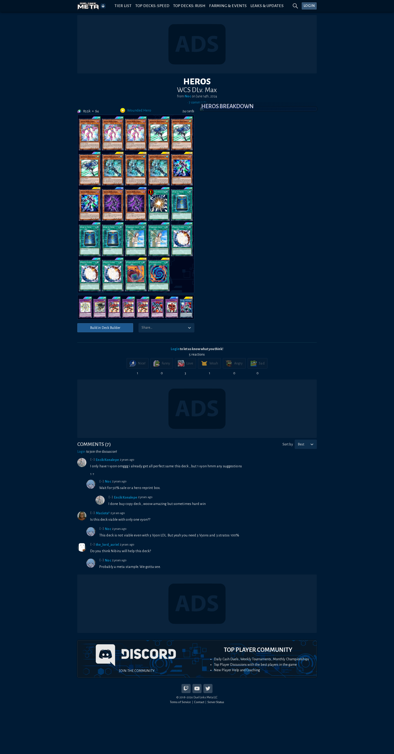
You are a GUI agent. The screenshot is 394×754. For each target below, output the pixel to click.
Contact (199, 702)
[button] (258, 109)
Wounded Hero (139, 110)
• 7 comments (197, 102)
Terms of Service (180, 702)
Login (175, 349)
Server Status (215, 702)
